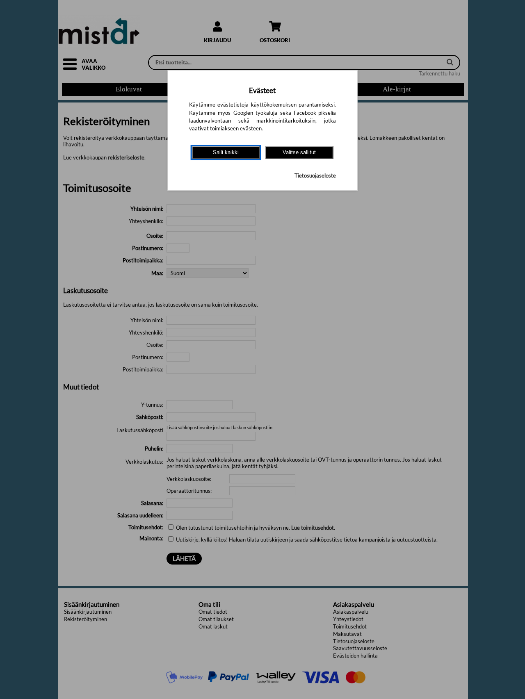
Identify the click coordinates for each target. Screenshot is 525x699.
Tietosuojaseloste (315, 175)
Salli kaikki (226, 152)
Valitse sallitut (299, 152)
